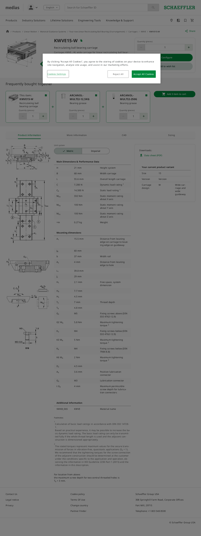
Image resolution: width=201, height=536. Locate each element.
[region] (101, 68)
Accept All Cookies (143, 74)
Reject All (118, 74)
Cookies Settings (56, 73)
